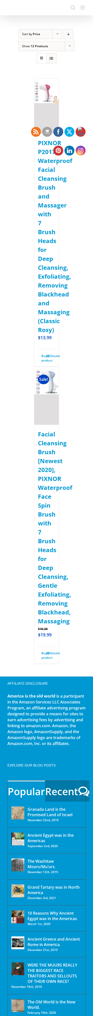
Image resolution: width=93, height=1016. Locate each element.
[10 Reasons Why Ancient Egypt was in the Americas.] (17, 916)
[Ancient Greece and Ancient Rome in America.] (17, 942)
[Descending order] (68, 34)
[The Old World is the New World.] (17, 1005)
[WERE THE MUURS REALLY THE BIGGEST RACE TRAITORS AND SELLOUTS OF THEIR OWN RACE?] (17, 968)
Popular (26, 791)
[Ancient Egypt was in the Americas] (17, 839)
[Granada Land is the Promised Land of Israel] (17, 813)
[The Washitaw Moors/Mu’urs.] (17, 864)
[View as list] (51, 58)
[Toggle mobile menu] (83, 7)
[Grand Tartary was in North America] (17, 890)
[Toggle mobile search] (72, 7)
